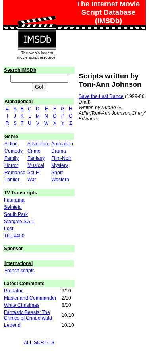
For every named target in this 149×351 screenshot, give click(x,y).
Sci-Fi (33, 172)
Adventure (38, 144)
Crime (34, 151)
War (31, 179)
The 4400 (14, 236)
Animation (62, 144)
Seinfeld (13, 207)
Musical (35, 165)
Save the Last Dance (101, 96)
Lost (8, 228)
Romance (14, 172)
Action (11, 144)
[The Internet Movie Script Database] (37, 23)
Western (60, 179)
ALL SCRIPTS (39, 342)
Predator (13, 291)
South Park (16, 214)
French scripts (19, 270)
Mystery (59, 165)
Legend (12, 325)
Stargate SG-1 (19, 221)
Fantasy (36, 158)
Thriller (11, 179)
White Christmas (21, 305)
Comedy (13, 151)
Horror (11, 165)
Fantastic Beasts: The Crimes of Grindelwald (28, 315)
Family (11, 158)
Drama (58, 151)
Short (57, 172)
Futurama (14, 200)
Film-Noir (61, 158)
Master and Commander (30, 298)
